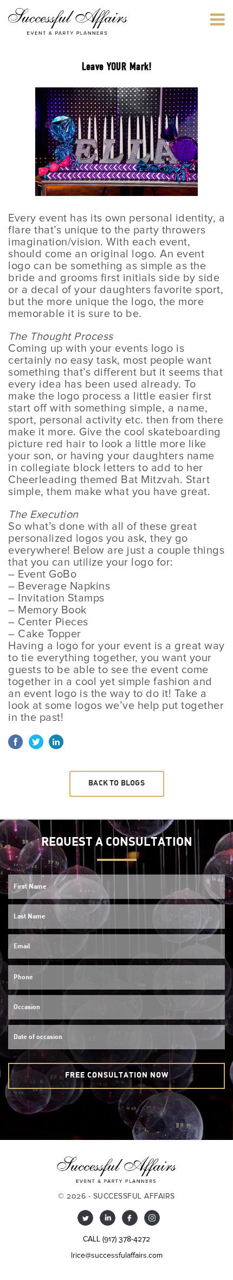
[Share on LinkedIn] (56, 741)
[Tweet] (36, 741)
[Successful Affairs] (67, 21)
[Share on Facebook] (15, 741)
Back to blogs (116, 783)
